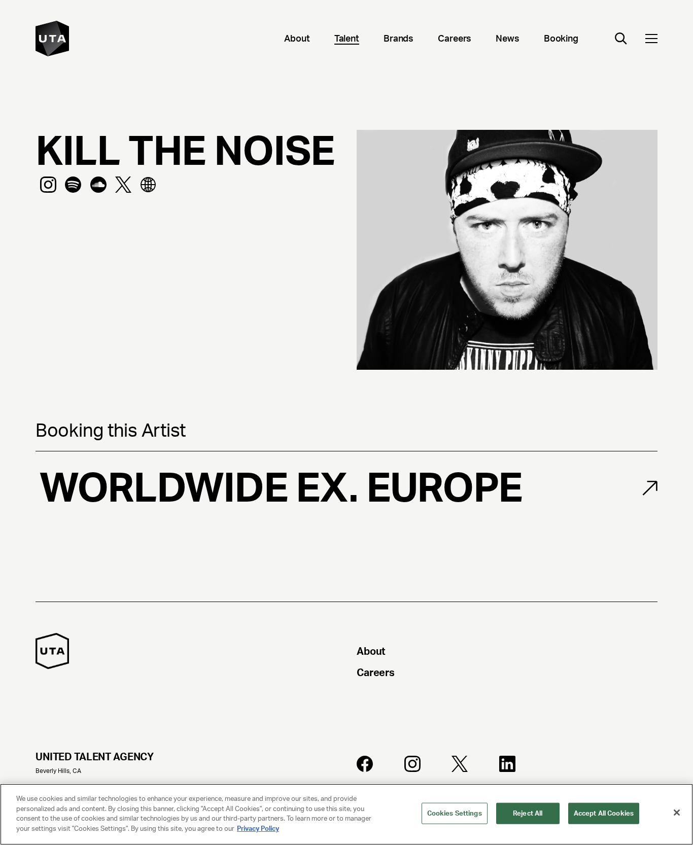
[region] (346, 814)
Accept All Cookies (604, 813)
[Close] (677, 812)
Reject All (527, 813)
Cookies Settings (454, 813)
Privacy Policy (258, 828)
